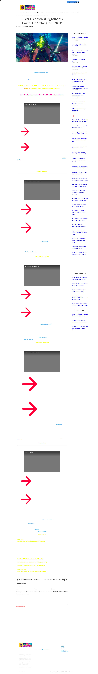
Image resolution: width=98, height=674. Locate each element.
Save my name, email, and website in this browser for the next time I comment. (35, 591)
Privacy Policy (63, 650)
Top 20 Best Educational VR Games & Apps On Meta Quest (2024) (79, 232)
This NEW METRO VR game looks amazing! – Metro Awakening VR (78, 95)
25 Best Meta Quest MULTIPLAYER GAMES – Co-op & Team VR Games (80, 297)
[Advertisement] (58, 7)
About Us (62, 645)
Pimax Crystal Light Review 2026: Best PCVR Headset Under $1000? (80, 52)
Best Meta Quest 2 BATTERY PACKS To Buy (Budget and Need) (78, 240)
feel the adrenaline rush (30, 251)
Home (17, 15)
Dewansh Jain (29, 26)
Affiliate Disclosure (64, 651)
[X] (76, 2)
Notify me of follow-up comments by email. (60, 591)
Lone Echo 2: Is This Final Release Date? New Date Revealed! (78, 192)
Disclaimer (63, 648)
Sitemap (62, 646)
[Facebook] (68, 2)
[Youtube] (78, 2)
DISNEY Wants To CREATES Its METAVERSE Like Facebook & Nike (79, 140)
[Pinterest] (72, 2)
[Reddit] (74, 2)
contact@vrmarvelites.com (44, 649)
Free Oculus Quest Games (23, 15)
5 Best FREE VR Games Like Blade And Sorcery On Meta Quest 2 (78, 160)
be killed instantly (44, 241)
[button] (78, 12)
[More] (57, 29)
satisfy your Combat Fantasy (48, 519)
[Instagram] (70, 2)
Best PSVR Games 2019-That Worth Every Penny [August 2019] (78, 212)
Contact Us (63, 647)
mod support (31, 523)
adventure (37, 529)
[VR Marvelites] (28, 7)
